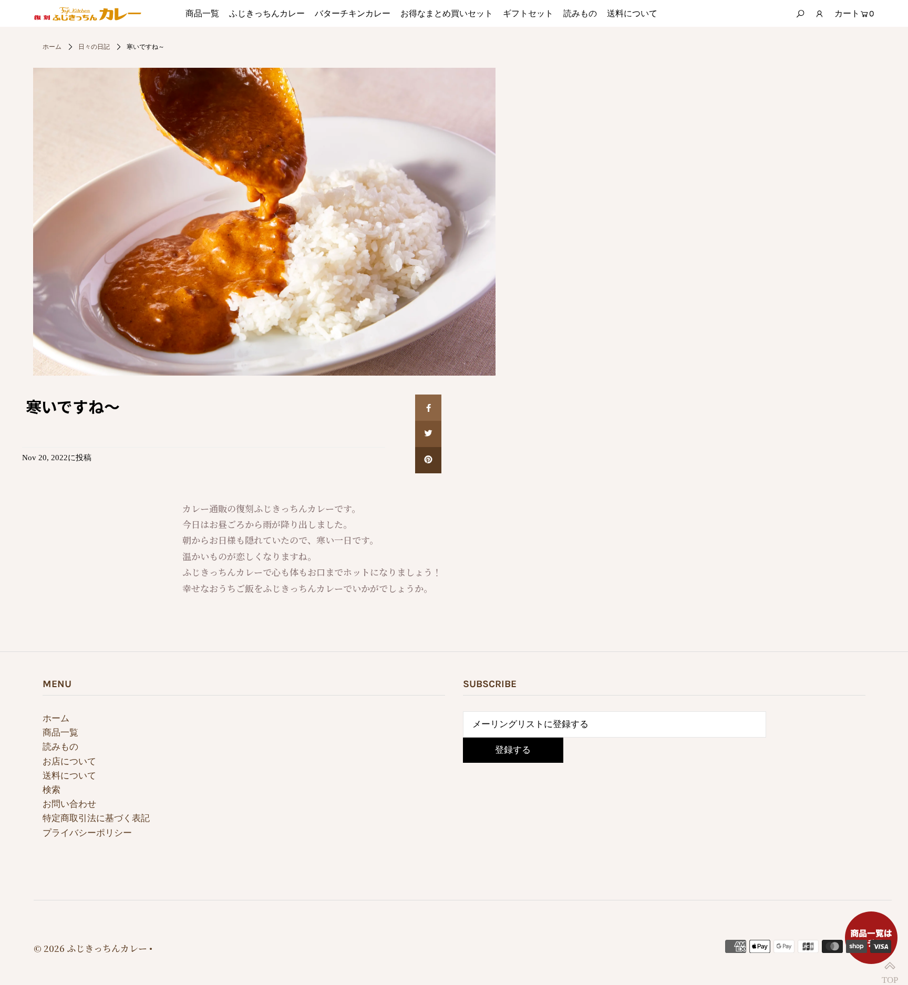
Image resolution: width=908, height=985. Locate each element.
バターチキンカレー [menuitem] (352, 13)
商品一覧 (60, 733)
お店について (69, 761)
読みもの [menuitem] (580, 13)
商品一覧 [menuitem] (202, 13)
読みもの (60, 747)
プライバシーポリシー (87, 833)
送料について (69, 776)
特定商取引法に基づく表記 (96, 818)
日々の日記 (94, 46)
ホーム (52, 46)
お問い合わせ (69, 804)
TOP (889, 966)
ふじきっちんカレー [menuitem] (267, 13)
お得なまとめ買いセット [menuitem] (446, 13)
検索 (51, 790)
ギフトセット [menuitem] (528, 13)
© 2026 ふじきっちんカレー (90, 948)
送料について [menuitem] (632, 13)
